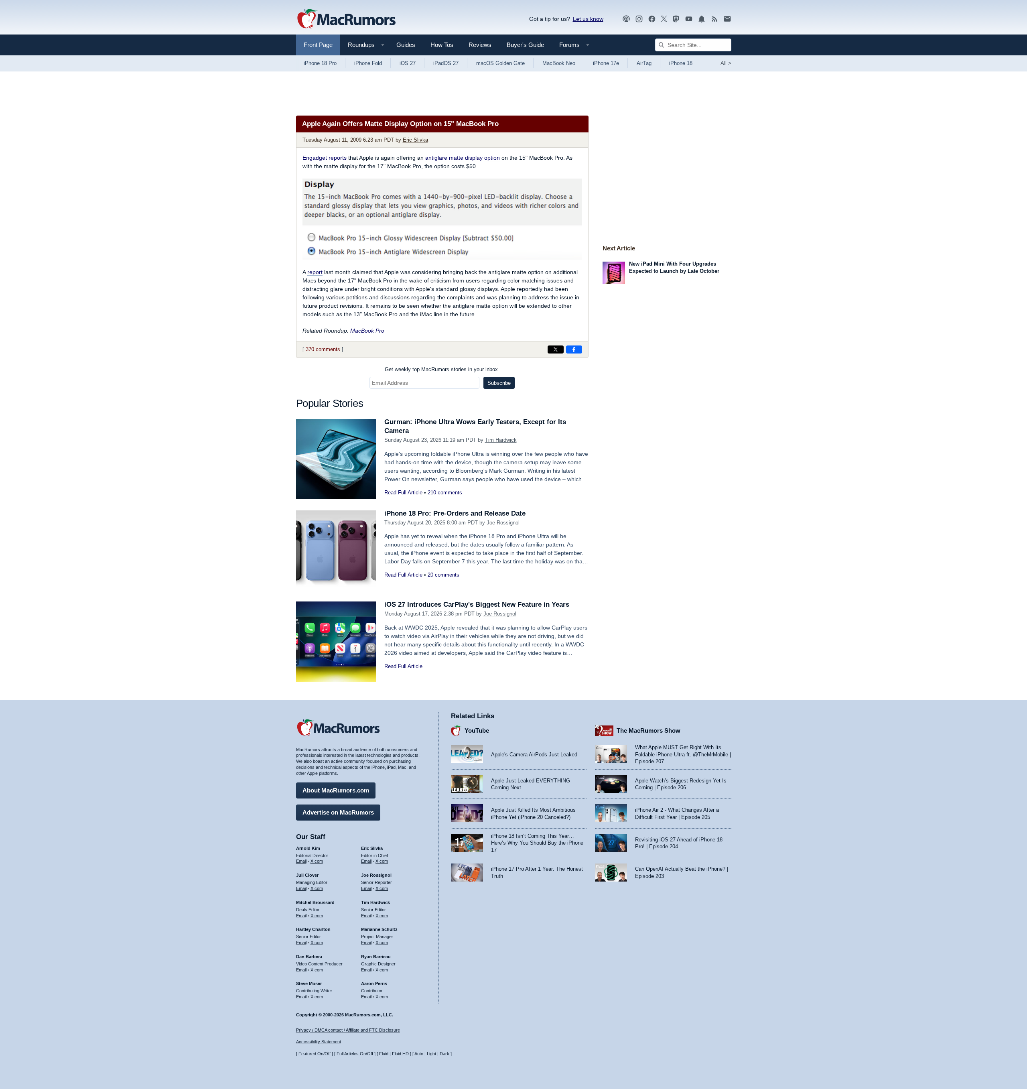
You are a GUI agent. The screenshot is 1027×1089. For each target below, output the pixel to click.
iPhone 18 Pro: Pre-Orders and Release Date (455, 513)
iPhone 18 (680, 63)
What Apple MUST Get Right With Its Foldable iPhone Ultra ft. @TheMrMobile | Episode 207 (683, 754)
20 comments (443, 575)
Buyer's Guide (525, 44)
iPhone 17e (606, 63)
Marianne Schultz (379, 929)
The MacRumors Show (648, 730)
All (726, 63)
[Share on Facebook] (574, 349)
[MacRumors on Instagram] (639, 19)
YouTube (477, 730)
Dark (444, 1053)
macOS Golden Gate (500, 63)
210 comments (445, 493)
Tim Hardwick (501, 440)
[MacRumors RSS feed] (714, 19)
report (315, 272)
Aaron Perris (374, 983)
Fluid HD (400, 1053)
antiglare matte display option (462, 157)
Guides (405, 44)
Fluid (383, 1053)
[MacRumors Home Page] (346, 19)
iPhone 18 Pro (320, 63)
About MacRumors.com (335, 790)
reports (324, 157)
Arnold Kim (308, 848)
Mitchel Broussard (315, 902)
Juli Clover (307, 875)
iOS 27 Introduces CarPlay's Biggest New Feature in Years (476, 604)
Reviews (480, 44)
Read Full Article (403, 493)
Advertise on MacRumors (338, 812)
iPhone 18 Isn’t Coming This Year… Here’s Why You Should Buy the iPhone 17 (537, 843)
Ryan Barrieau (376, 956)
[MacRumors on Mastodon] (676, 19)
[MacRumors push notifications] (702, 19)
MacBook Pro (367, 330)
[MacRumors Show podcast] (626, 19)
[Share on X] (556, 349)
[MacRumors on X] (664, 19)
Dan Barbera (309, 956)
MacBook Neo (558, 63)
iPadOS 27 (446, 63)
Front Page (318, 44)
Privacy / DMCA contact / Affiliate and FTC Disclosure (348, 1030)
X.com (317, 861)
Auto (418, 1053)
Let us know (588, 19)
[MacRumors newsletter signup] (727, 19)
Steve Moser (309, 983)
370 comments (323, 349)
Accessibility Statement (318, 1041)
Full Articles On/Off (355, 1053)
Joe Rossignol (503, 523)
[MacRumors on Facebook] (652, 19)
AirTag (644, 63)
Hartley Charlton (313, 929)
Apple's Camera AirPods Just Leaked (534, 755)
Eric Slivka (415, 140)
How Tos (441, 44)
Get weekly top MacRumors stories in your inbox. (442, 369)
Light (431, 1053)
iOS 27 (408, 63)
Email (301, 861)
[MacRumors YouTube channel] (689, 19)
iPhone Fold (368, 63)
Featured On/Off (314, 1053)
